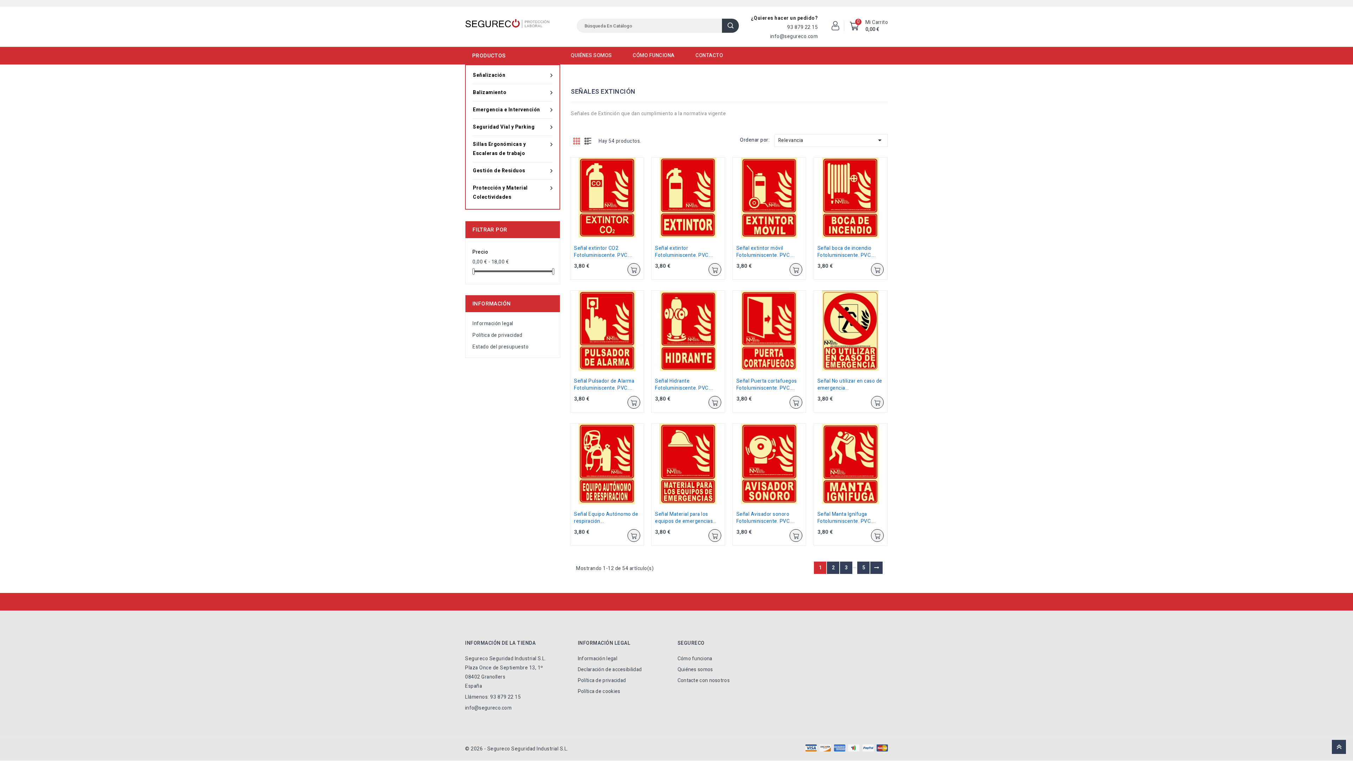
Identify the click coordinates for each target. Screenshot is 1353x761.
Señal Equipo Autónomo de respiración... (606, 518)
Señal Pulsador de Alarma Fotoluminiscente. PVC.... (604, 384)
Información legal (492, 323)
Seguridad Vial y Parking (504, 127)
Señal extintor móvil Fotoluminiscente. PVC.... (765, 252)
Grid (577, 141)
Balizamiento (489, 92)
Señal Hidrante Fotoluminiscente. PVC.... (684, 384)
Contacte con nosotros (704, 680)
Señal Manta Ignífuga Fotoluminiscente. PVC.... (846, 518)
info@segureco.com (794, 36)
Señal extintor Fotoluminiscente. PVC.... (684, 252)
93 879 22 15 (802, 27)
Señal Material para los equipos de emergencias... (686, 518)
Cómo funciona (654, 55)
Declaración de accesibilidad (610, 669)
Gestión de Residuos (499, 170)
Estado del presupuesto (500, 347)
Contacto (709, 55)
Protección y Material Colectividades (500, 192)
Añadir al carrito (634, 269)
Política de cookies (599, 691)
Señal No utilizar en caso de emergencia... (849, 384)
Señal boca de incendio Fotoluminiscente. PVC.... (846, 252)
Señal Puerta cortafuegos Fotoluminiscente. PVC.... (766, 384)
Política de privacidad (497, 335)
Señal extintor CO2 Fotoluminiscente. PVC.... (603, 252)
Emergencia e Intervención (506, 109)
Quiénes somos (591, 55)
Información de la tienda (500, 643)
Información (491, 304)
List (588, 141)
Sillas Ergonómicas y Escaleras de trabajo (499, 149)
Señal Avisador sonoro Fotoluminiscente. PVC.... (765, 518)
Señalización (489, 75)
